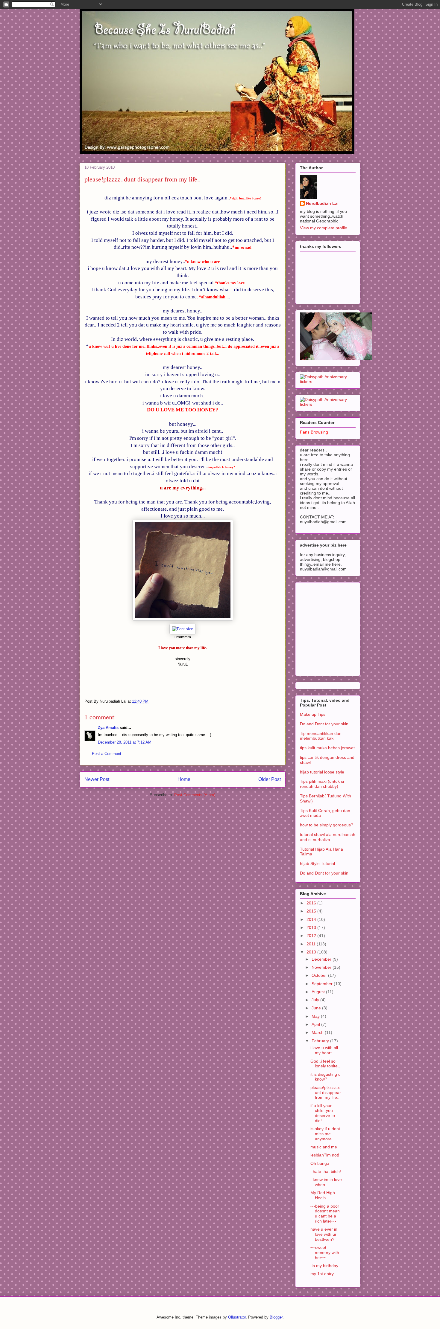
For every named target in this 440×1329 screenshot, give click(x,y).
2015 (312, 911)
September (323, 983)
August (319, 991)
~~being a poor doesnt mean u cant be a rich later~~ (325, 1213)
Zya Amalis (108, 727)
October (320, 975)
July (316, 999)
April (316, 1024)
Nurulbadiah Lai (322, 203)
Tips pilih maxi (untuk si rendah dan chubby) (322, 784)
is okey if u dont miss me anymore (325, 1133)
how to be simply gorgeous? (326, 825)
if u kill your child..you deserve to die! (322, 1113)
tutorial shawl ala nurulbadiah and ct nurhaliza (327, 837)
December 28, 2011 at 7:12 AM (124, 742)
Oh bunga (319, 1163)
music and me (323, 1147)
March (318, 1032)
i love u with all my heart (324, 1050)
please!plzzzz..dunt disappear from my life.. (325, 1092)
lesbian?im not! (324, 1155)
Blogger (276, 1317)
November (322, 967)
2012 (312, 935)
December (322, 959)
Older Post (269, 779)
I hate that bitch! (325, 1171)
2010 (312, 952)
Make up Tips (312, 714)
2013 (312, 927)
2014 (312, 919)
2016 (312, 903)
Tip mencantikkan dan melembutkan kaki (321, 736)
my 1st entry (322, 1273)
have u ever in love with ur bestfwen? (323, 1234)
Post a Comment (106, 753)
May (316, 1016)
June (317, 1007)
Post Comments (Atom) (194, 795)
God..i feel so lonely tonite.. (325, 1064)
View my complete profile (323, 227)
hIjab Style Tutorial (317, 863)
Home (183, 779)
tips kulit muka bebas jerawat (327, 747)
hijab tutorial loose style (322, 772)
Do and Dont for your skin (324, 723)
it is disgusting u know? (325, 1077)
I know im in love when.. (326, 1182)
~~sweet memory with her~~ (324, 1252)
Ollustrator (237, 1317)
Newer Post (96, 779)
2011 (312, 944)
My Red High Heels (322, 1195)
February (321, 1040)
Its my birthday (324, 1265)
